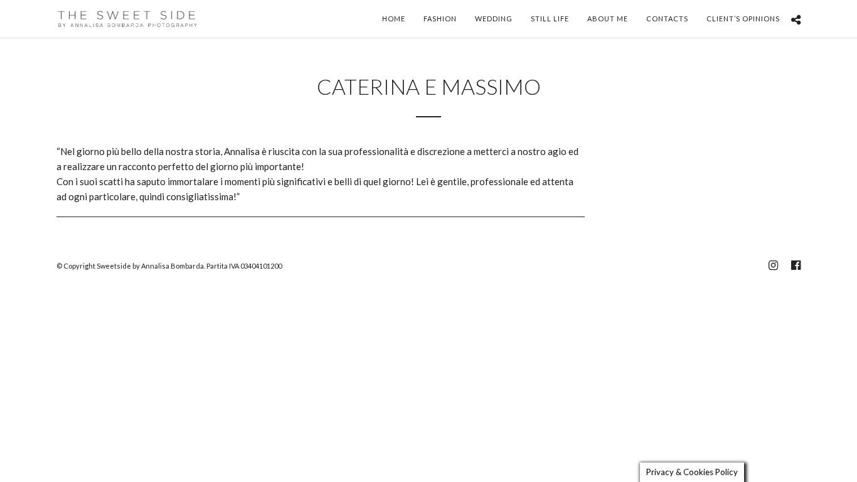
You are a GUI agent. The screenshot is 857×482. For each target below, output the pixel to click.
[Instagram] (773, 265)
